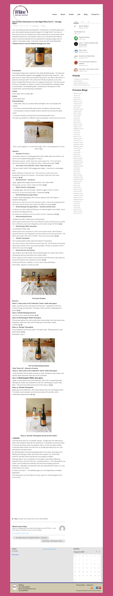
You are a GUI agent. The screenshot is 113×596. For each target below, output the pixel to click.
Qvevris (36, 518)
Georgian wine (22, 518)
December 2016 (78, 142)
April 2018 (76, 121)
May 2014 (76, 185)
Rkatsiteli (45, 518)
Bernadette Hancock (88, 590)
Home (54, 14)
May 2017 (76, 134)
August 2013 (77, 201)
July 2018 (76, 117)
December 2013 (77, 193)
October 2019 (77, 111)
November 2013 (78, 195)
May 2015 (76, 170)
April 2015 (76, 171)
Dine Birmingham (78, 81)
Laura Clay (35, 26)
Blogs (44, 26)
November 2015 (78, 162)
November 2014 (78, 179)
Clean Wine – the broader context (52, 541)
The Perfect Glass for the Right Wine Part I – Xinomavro (30, 537)
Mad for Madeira (84, 26)
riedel (40, 518)
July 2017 (76, 130)
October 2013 (77, 197)
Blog (85, 14)
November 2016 (78, 144)
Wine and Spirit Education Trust (82, 85)
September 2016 (78, 146)
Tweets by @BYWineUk (49, 549)
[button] (39, 57)
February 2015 (77, 175)
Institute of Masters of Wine (80, 83)
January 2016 (77, 160)
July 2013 (76, 203)
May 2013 (76, 205)
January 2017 (77, 140)
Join (79, 14)
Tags (88, 22)
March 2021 (77, 99)
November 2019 (78, 109)
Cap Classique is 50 (79, 31)
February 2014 (77, 189)
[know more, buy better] (20, 12)
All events (15, 554)
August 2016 (77, 148)
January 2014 (77, 191)
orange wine (30, 518)
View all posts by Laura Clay (21, 533)
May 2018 (76, 119)
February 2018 (77, 124)
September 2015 (78, 166)
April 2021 (76, 97)
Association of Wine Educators (81, 79)
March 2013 (77, 209)
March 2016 (77, 156)
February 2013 (77, 211)
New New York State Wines (87, 56)
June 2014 (76, 183)
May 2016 (76, 154)
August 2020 (77, 105)
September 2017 (78, 128)
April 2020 (76, 107)
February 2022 (77, 93)
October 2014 (77, 181)
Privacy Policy (80, 585)
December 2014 (77, 177)
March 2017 (77, 136)
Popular (82, 22)
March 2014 (76, 187)
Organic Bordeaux (84, 37)
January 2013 (77, 213)
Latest (76, 22)
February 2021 (77, 101)
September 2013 (78, 199)
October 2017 (77, 126)
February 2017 (77, 138)
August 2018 (77, 115)
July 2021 (76, 95)
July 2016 (76, 150)
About (63, 14)
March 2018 (77, 122)
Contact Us (95, 14)
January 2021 (77, 103)
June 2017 (76, 132)
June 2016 (76, 152)
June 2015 (76, 168)
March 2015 (76, 174)
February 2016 (77, 158)
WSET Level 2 (83, 50)
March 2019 (77, 113)
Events (71, 14)
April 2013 (76, 207)
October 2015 (77, 164)
